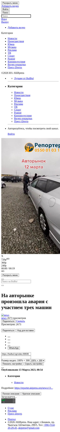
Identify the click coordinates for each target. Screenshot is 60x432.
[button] (30, 272)
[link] (5, 9)
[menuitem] (30, 259)
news (4, 318)
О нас (11, 408)
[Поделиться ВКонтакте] (9, 345)
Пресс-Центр (15, 413)
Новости (19, 382)
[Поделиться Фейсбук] (9, 336)
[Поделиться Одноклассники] (9, 342)
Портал (12, 419)
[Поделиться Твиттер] (9, 339)
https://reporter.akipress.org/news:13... (34, 388)
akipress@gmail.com (28, 428)
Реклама (12, 410)
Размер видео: (8, 360)
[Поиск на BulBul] (2, 279)
